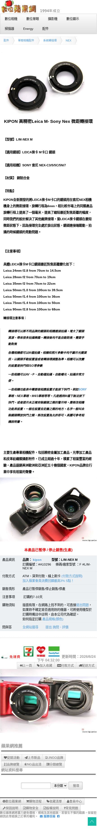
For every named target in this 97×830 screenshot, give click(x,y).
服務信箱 (49, 816)
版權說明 (52, 808)
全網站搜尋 (30, 627)
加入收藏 (46, 665)
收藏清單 (55, 801)
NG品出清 (34, 764)
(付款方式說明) (72, 576)
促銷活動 (13, 757)
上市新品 (34, 757)
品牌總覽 (13, 764)
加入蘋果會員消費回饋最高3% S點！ (48, 581)
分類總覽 (56, 764)
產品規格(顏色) (52, 619)
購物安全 (32, 808)
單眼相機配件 (26, 40)
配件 (6, 40)
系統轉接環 (50, 40)
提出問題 (82, 605)
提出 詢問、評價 (56, 627)
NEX (68, 40)
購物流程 (35, 801)
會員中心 (75, 801)
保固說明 (12, 808)
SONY (82, 389)
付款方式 (67, 665)
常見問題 (71, 808)
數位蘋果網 (13, 801)
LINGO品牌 (55, 757)
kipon (37, 559)
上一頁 (27, 665)
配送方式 (88, 665)
